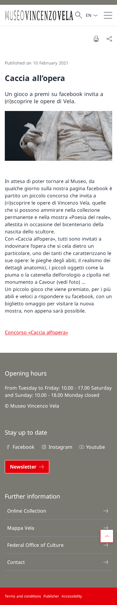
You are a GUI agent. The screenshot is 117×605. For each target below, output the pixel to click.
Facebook (23, 447)
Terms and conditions (23, 596)
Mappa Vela (20, 528)
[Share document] (109, 38)
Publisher (51, 596)
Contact (16, 562)
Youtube (95, 447)
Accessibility (72, 596)
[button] (106, 536)
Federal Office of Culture (35, 545)
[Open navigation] (108, 15)
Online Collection (26, 511)
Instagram (60, 447)
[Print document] (96, 38)
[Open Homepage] (39, 15)
